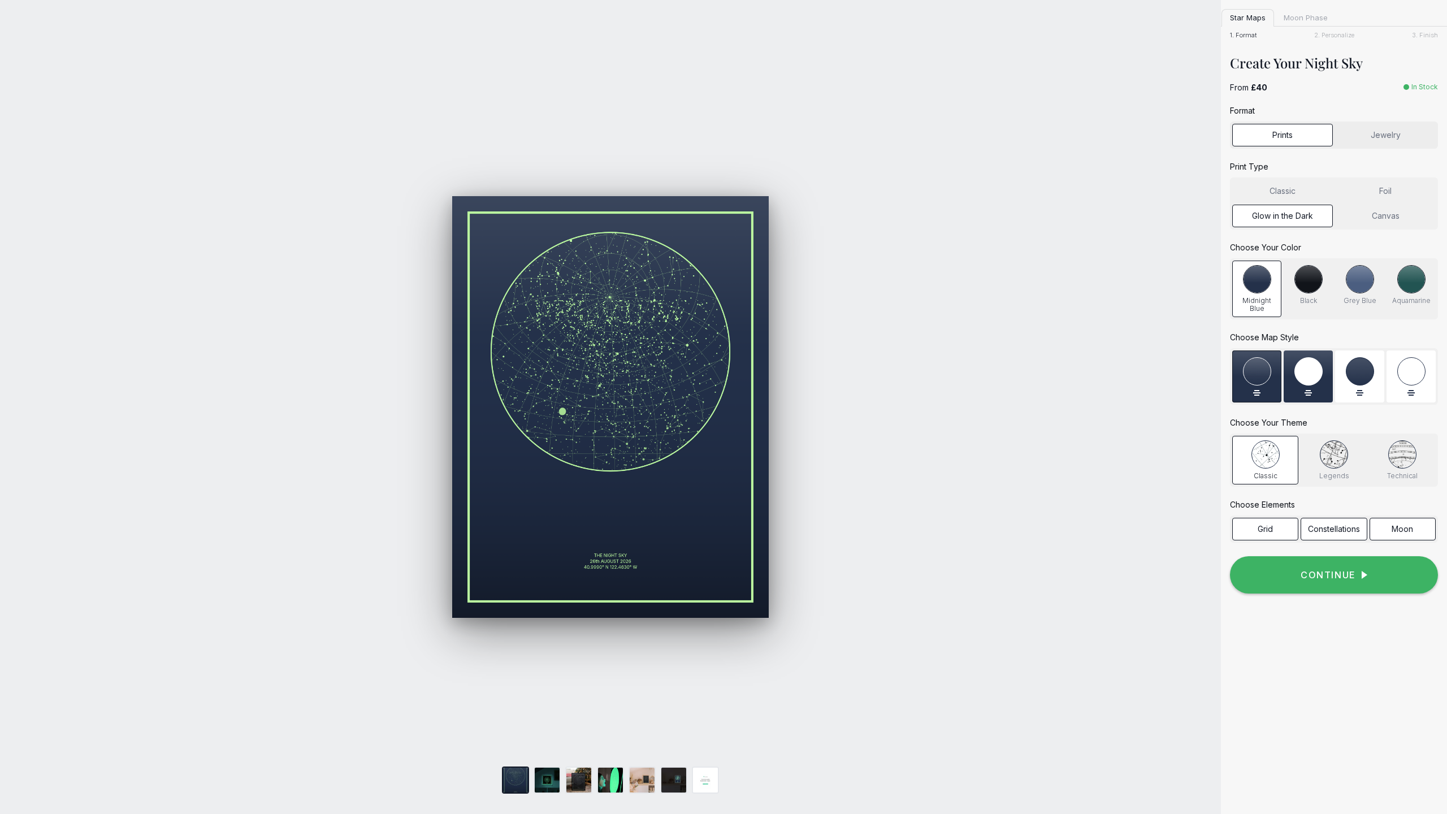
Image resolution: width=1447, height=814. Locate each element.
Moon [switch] (1402, 529)
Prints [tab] (1282, 135)
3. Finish (1425, 35)
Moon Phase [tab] (1306, 17)
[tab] (1256, 289)
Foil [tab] (1385, 191)
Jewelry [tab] (1386, 135)
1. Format (1243, 35)
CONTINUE (1328, 575)
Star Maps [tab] (1248, 17)
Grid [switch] (1265, 529)
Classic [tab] (1283, 191)
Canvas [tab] (1386, 215)
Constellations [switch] (1334, 529)
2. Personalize (1334, 35)
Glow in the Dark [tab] (1282, 215)
